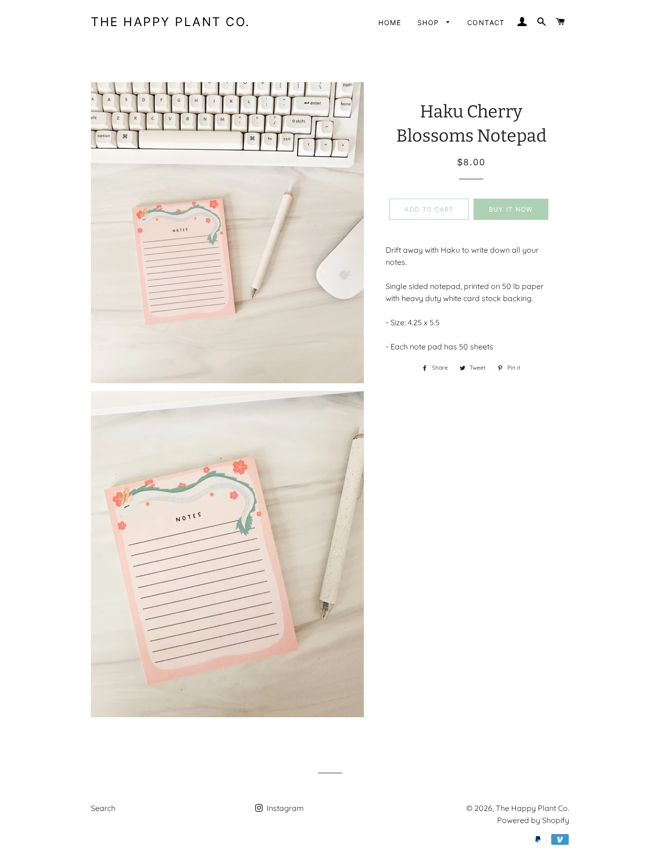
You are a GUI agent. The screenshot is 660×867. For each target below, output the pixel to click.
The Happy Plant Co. (170, 21)
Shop (429, 22)
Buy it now (511, 209)
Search (103, 808)
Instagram (284, 808)
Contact (486, 22)
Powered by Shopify (533, 820)
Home (389, 22)
